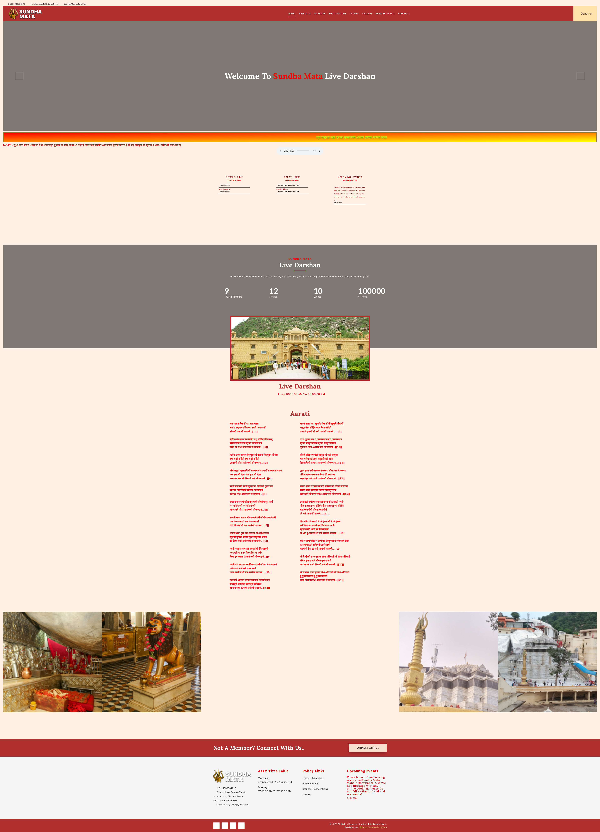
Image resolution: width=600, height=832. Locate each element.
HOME (291, 13)
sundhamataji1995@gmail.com (44, 4)
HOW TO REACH (385, 13)
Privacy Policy (310, 783)
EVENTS (354, 13)
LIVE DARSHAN (337, 13)
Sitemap (307, 794)
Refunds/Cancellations (315, 788)
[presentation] (19, 76)
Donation (586, 13)
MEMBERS (319, 13)
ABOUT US (305, 13)
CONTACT (404, 13)
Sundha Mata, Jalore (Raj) (75, 4)
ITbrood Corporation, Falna (373, 827)
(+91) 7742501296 (16, 4)
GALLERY (367, 13)
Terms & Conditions (313, 777)
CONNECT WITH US (368, 747)
